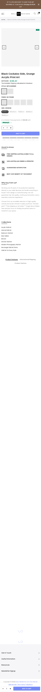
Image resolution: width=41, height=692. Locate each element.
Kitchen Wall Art (6, 242)
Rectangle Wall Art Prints (9, 247)
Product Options (20, 263)
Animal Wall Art (6, 230)
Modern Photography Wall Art (11, 245)
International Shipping (28, 259)
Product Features (12, 259)
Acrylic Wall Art (6, 227)
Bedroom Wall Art (7, 233)
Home (3, 19)
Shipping (13, 83)
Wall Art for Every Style (8, 250)
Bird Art (3, 239)
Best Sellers (5, 236)
